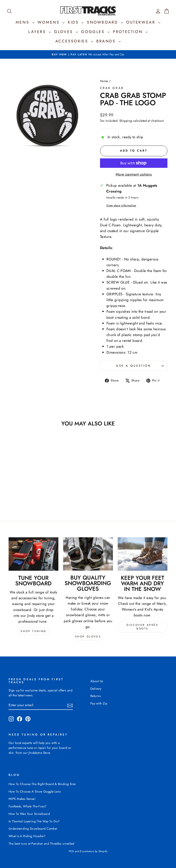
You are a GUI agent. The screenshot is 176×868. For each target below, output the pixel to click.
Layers (38, 32)
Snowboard (103, 22)
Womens (49, 22)
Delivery (95, 688)
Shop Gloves (88, 636)
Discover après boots (142, 627)
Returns (95, 696)
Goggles (93, 32)
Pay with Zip (98, 703)
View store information (121, 205)
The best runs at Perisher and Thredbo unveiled (41, 843)
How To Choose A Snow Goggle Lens (35, 791)
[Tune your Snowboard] (33, 554)
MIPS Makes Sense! (22, 799)
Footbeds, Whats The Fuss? (28, 806)
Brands (106, 41)
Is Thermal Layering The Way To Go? (34, 821)
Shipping (125, 121)
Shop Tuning (33, 631)
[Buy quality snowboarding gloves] (88, 554)
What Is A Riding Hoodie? (27, 836)
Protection (128, 32)
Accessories (72, 41)
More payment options (134, 174)
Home (104, 81)
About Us (96, 681)
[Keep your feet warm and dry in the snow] (142, 554)
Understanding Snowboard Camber (33, 828)
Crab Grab (112, 88)
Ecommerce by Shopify (93, 851)
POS (71, 851)
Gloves (64, 32)
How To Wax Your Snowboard (29, 814)
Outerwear (141, 22)
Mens (23, 22)
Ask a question (133, 365)
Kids (74, 22)
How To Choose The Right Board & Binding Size (42, 784)
